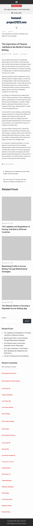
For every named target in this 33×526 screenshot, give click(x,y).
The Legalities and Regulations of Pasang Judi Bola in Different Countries (16, 229)
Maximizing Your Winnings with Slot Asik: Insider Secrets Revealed (16, 172)
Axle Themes (22, 523)
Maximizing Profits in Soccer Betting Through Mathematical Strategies (14, 269)
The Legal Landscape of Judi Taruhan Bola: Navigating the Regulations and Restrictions (16, 351)
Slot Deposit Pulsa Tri (9, 373)
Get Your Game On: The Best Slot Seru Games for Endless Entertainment (14, 180)
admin (17, 54)
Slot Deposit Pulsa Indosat (11, 381)
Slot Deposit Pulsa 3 (8, 435)
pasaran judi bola (8, 164)
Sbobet (25, 54)
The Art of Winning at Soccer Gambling (16, 356)
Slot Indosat (6, 414)
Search (4, 318)
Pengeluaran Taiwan (8, 462)
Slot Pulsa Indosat (8, 421)
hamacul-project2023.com (16, 20)
